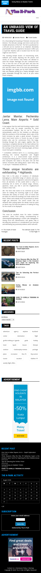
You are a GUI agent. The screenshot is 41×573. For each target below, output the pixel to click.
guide (26, 340)
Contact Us (10, 568)
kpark (14, 345)
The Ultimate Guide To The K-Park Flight (31, 231)
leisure (24, 345)
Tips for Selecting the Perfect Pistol (27, 273)
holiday (35, 340)
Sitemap (31, 568)
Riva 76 (24, 354)
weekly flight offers (9, 363)
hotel (4, 345)
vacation (19, 358)
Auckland (35, 331)
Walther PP (34, 358)
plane (5, 354)
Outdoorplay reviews (20, 349)
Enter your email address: (20, 522)
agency (16, 331)
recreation (14, 354)
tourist (5, 358)
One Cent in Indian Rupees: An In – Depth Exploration (27, 248)
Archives (4, 317)
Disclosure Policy (21, 568)
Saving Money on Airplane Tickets (22, 2)
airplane (25, 331)
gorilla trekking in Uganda (11, 340)
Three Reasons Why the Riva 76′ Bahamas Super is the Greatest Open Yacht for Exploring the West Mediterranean (27, 261)
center (5, 336)
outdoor (5, 349)
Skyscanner (34, 354)
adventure (6, 331)
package (35, 349)
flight (36, 336)
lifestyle (35, 345)
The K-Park (25, 528)
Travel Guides (32, 37)
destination (21, 336)
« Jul (2, 506)
